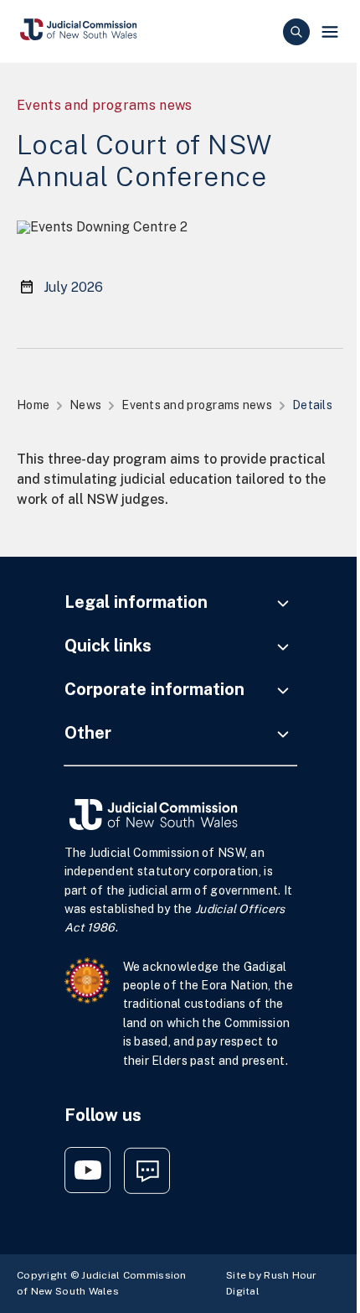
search (296, 31)
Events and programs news (196, 405)
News (85, 405)
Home (33, 405)
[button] (329, 31)
